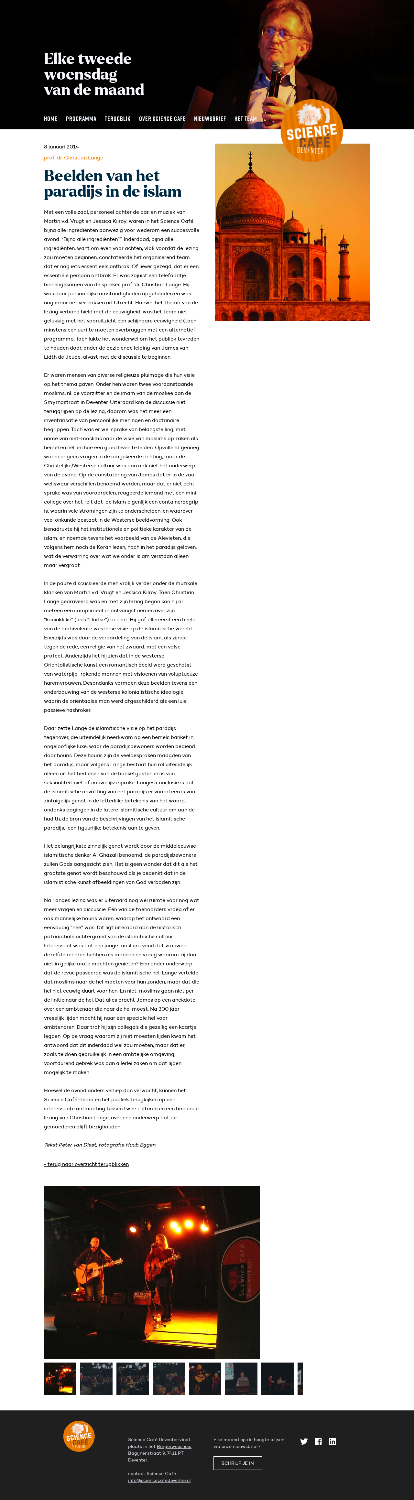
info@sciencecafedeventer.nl (159, 1480)
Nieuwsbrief (210, 118)
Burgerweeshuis (174, 1446)
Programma (81, 118)
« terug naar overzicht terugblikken (86, 1164)
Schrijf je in (238, 1463)
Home (51, 118)
